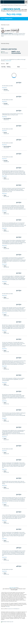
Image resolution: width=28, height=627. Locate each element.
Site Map (7, 606)
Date (18, 66)
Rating (8, 66)
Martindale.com (16, 608)
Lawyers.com (8, 60)
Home (2, 18)
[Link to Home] (14, 9)
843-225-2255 (14, 14)
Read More (4, 87)
